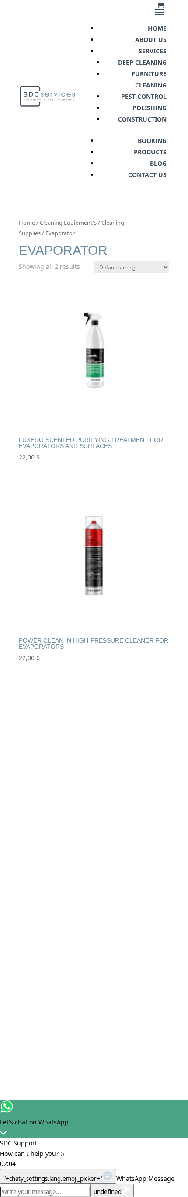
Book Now (94, 944)
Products (150, 152)
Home (157, 28)
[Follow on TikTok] (105, 997)
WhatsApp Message (145, 1178)
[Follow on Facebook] (60, 997)
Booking (152, 140)
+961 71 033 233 (94, 874)
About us (151, 39)
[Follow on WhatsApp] (128, 997)
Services (153, 51)
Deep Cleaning (142, 62)
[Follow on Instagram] (82, 997)
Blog (158, 163)
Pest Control (144, 96)
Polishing (149, 108)
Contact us (147, 175)
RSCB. (118, 1039)
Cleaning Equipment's (68, 222)
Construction (142, 119)
